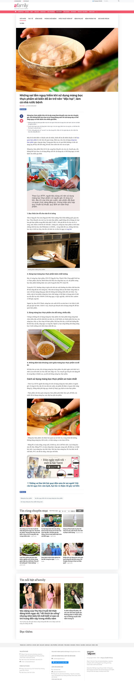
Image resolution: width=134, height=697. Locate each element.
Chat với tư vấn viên (61, 662)
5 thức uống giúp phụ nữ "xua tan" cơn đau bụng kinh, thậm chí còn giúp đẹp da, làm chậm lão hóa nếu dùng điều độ (53, 131)
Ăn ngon (73, 11)
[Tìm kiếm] (119, 1)
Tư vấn (22, 23)
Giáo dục (43, 11)
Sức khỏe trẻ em (103, 18)
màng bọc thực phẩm (26, 498)
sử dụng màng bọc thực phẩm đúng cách (32, 501)
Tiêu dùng (66, 11)
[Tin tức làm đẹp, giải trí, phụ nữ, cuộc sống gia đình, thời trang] (21, 6)
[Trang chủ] (15, 11)
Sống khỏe (38, 18)
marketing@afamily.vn (59, 658)
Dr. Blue (26, 1)
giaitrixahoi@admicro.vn (60, 671)
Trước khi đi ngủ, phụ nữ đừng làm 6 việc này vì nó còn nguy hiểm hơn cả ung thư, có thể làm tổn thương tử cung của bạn (54, 127)
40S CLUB (91, 11)
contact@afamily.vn (30, 661)
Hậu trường (50, 11)
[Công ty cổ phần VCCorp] (91, 653)
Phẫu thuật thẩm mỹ (65, 18)
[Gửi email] (21, 121)
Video (93, 645)
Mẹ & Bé (37, 11)
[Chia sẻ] (21, 116)
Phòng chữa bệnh (50, 18)
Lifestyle (20, 11)
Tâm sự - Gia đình (82, 11)
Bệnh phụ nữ (79, 18)
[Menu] (96, 11)
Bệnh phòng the (90, 18)
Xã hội (27, 11)
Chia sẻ (23, 109)
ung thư (69, 229)
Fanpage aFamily (98, 1)
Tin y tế (30, 18)
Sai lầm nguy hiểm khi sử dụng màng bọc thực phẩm (49, 498)
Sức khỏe (59, 11)
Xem (79, 511)
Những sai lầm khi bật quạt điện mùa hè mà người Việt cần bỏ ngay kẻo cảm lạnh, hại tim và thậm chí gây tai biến (54, 123)
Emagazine (18, 1)
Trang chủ (23, 645)
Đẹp (32, 11)
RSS (97, 645)
